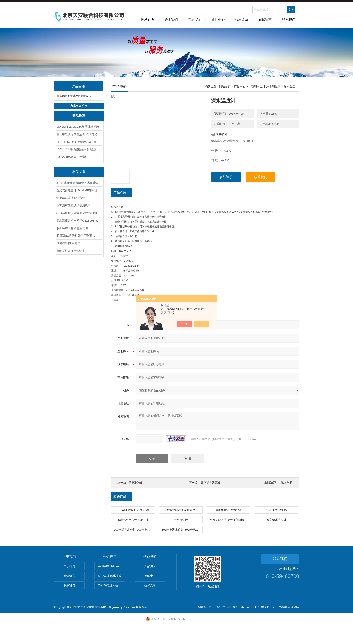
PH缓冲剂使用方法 (68, 243)
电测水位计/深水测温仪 (76, 96)
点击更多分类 (78, 105)
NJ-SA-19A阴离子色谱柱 (72, 156)
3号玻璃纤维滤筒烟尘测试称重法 (77, 182)
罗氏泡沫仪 (135, 482)
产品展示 (194, 19)
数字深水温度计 (276, 519)
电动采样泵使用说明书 (70, 250)
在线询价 (226, 177)
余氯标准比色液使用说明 (72, 228)
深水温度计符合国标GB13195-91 (77, 220)
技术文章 (241, 19)
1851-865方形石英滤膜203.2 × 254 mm (78, 141)
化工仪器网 (280, 607)
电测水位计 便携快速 (228, 510)
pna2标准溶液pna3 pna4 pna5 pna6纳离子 (111, 566)
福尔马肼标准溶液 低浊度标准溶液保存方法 (78, 213)
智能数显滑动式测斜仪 (180, 510)
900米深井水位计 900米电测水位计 (134, 529)
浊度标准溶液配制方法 (70, 198)
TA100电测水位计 (109, 585)
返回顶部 (270, 482)
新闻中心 (218, 19)
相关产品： (121, 496)
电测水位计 (181, 519)
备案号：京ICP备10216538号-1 (217, 607)
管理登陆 (293, 607)
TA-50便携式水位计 (276, 510)
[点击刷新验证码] (176, 438)
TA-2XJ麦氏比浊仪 (110, 575)
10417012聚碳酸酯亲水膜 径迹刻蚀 (78, 149)
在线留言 (265, 19)
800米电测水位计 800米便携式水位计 (182, 529)
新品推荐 (78, 115)
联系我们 (288, 19)
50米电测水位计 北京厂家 (133, 519)
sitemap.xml (248, 607)
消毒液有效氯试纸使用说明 (73, 205)
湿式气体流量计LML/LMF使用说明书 (78, 190)
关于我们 (171, 19)
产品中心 (239, 86)
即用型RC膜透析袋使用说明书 (75, 235)
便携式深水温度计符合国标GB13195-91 (229, 519)
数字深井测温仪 (211, 482)
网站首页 (147, 19)
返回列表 (286, 482)
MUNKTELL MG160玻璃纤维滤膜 (77, 126)
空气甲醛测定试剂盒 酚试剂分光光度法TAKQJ (78, 134)
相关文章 (78, 172)
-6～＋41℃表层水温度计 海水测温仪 (134, 510)
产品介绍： (121, 192)
